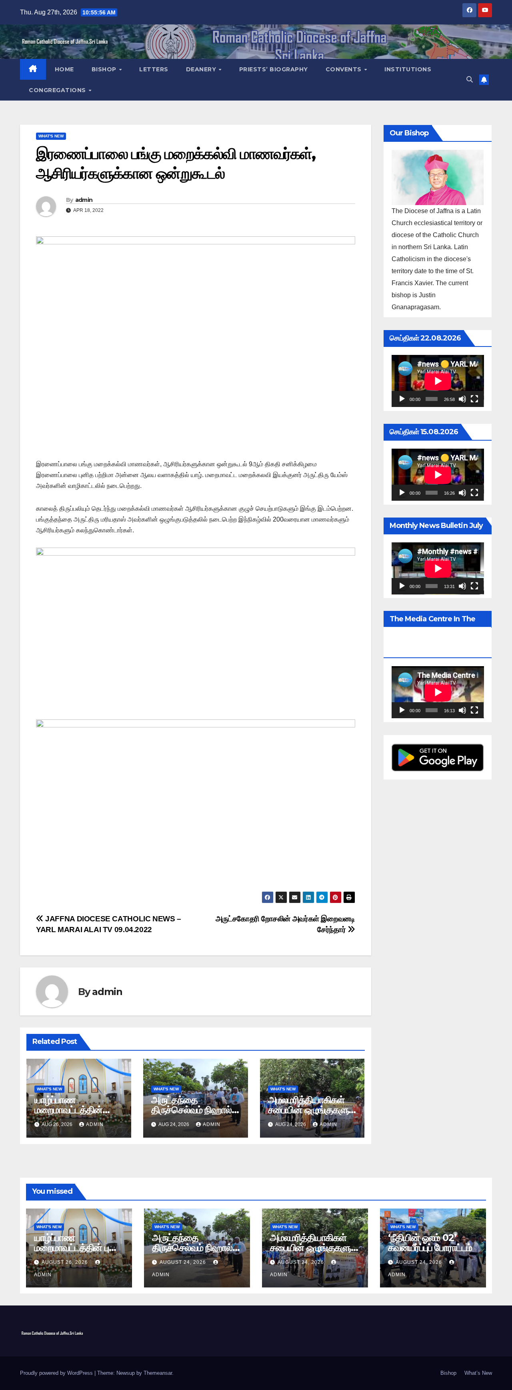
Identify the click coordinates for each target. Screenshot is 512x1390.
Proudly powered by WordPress (57, 1373)
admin (84, 199)
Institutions (407, 69)
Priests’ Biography (273, 69)
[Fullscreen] (474, 399)
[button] (469, 79)
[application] (438, 381)
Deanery (202, 69)
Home (64, 69)
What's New (51, 136)
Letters (153, 69)
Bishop (105, 69)
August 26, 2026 (66, 1262)
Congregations (58, 90)
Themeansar (158, 1373)
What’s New (478, 1373)
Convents (345, 69)
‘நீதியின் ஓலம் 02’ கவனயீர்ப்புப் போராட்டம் (430, 1242)
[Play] (402, 399)
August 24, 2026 (184, 1262)
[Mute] (462, 399)
